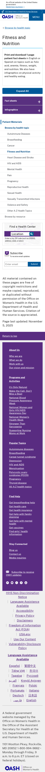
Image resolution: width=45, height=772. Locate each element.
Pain (9, 175)
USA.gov (24, 634)
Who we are (15, 356)
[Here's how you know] (22, 5)
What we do (15, 360)
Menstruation (16, 468)
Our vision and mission (21, 367)
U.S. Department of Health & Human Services (21, 12)
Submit (34, 264)
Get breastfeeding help (22, 502)
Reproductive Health (17, 187)
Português (17, 690)
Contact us (15, 554)
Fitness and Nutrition (18, 151)
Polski (33, 685)
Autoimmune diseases (21, 449)
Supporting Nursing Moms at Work (20, 432)
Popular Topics (17, 443)
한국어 (34, 670)
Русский (32, 675)
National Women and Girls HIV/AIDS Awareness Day (20, 410)
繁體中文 (30, 665)
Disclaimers (25, 620)
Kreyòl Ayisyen (31, 680)
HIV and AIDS (14, 163)
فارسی (17, 700)
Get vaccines (16, 527)
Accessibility (25, 610)
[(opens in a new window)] (8, 583)
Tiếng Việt (18, 670)
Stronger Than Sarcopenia (17, 425)
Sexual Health (14, 193)
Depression (15, 460)
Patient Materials (12, 122)
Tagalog (16, 675)
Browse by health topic (17, 128)
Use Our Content (25, 639)
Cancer (11, 145)
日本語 (32, 695)
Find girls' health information (18, 533)
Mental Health (14, 169)
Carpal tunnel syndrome (22, 456)
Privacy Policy (24, 615)
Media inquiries (17, 557)
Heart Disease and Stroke (20, 157)
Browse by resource (15, 216)
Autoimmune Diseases (18, 134)
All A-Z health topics (20, 486)
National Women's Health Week (19, 418)
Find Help (14, 496)
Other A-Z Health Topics (19, 210)
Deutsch (18, 695)
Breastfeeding (14, 139)
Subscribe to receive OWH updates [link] (20, 573)
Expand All (22, 91)
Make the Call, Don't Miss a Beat (20, 392)
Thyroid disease (18, 483)
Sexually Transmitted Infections (23, 199)
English (31, 700)
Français (18, 685)
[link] (8, 572)
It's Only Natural (18, 387)
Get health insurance (20, 510)
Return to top (9, 336)
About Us (14, 350)
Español (14, 665)
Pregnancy (12, 181)
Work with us (16, 364)
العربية (12, 680)
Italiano (34, 690)
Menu (36, 17)
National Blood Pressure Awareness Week (20, 400)
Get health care (17, 506)
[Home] (15, 18)
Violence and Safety (17, 205)
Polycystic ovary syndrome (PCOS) (19, 474)
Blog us (13, 550)
